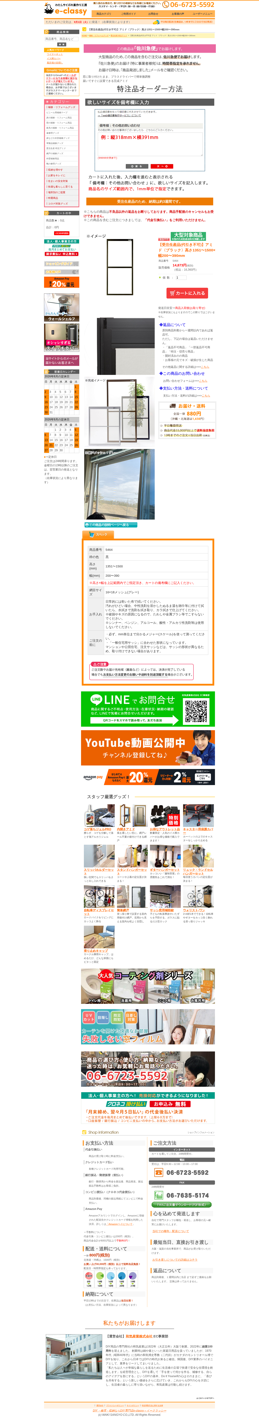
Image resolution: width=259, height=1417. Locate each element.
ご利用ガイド (128, 13)
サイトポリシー (133, 1405)
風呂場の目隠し (55, 62)
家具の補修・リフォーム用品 (60, 128)
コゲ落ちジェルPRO (97, 829)
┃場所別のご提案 (55, 192)
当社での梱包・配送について (170, 1231)
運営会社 (99, 1405)
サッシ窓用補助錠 (162, 910)
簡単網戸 (123, 910)
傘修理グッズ (52, 133)
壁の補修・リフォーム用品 (59, 123)
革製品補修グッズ (54, 143)
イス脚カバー (54, 58)
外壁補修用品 (52, 158)
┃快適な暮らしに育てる (59, 186)
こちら (205, 366)
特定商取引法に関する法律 (152, 1405)
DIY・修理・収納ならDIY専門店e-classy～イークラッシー (129, 1410)
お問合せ (153, 13)
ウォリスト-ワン (194, 910)
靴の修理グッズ (53, 163)
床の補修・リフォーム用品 (59, 117)
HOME (84, 36)
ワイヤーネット (55, 54)
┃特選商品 (52, 198)
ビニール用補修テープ (56, 112)
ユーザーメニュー (202, 13)
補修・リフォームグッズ (99, 36)
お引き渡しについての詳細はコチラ (175, 1259)
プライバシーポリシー (115, 1405)
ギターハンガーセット (165, 870)
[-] (119, 373)
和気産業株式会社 (139, 1336)
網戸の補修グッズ (54, 153)
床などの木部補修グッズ (58, 138)
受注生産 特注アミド (56, 148)
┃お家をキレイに (55, 175)
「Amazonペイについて (119, 1224)
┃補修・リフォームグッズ (60, 107)
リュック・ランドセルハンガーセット (198, 871)
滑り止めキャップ (96, 950)
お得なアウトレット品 (165, 829)
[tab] (98, 535)
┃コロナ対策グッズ (57, 203)
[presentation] (98, 535)
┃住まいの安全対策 (57, 181)
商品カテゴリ (104, 13)
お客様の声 (178, 13)
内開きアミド (126, 829)
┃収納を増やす (54, 169)
